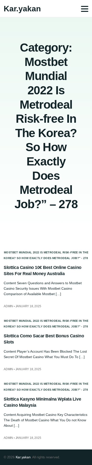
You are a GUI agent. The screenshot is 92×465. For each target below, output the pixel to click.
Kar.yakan (22, 8)
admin (8, 306)
